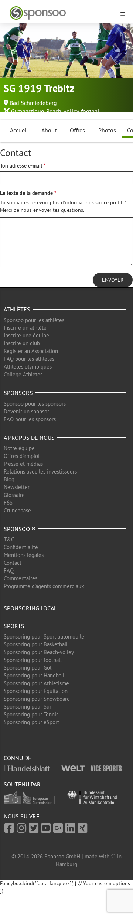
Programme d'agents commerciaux (44, 586)
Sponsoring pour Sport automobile (44, 636)
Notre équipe (19, 448)
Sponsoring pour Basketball (36, 644)
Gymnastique (27, 111)
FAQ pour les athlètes (29, 358)
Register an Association (31, 350)
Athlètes (17, 309)
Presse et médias (23, 463)
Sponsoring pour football (33, 659)
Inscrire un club (22, 343)
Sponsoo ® (19, 528)
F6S (8, 502)
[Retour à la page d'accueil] (62, 13)
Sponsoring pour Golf (28, 667)
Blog (9, 479)
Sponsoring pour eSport (31, 722)
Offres (77, 130)
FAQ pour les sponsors (30, 419)
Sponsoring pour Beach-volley (39, 652)
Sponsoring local (30, 608)
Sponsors (18, 392)
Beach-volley (62, 111)
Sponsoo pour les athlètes (34, 320)
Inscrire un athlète (25, 327)
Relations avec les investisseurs (40, 471)
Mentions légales (24, 554)
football (91, 111)
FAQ (9, 570)
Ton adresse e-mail (21, 165)
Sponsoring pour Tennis (31, 714)
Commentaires (20, 578)
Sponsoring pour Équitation (36, 691)
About (49, 130)
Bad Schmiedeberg (33, 102)
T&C (9, 539)
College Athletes (23, 374)
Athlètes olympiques (28, 366)
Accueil (19, 130)
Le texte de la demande (26, 193)
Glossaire (14, 494)
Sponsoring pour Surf (28, 706)
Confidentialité (21, 547)
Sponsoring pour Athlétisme (36, 683)
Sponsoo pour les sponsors (35, 403)
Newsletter (17, 487)
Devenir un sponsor (26, 411)
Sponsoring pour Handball (34, 675)
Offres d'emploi (22, 455)
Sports (14, 626)
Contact (12, 562)
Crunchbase (17, 510)
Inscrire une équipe (26, 335)
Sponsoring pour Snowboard (37, 698)
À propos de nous (29, 437)
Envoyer (112, 280)
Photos (107, 130)
